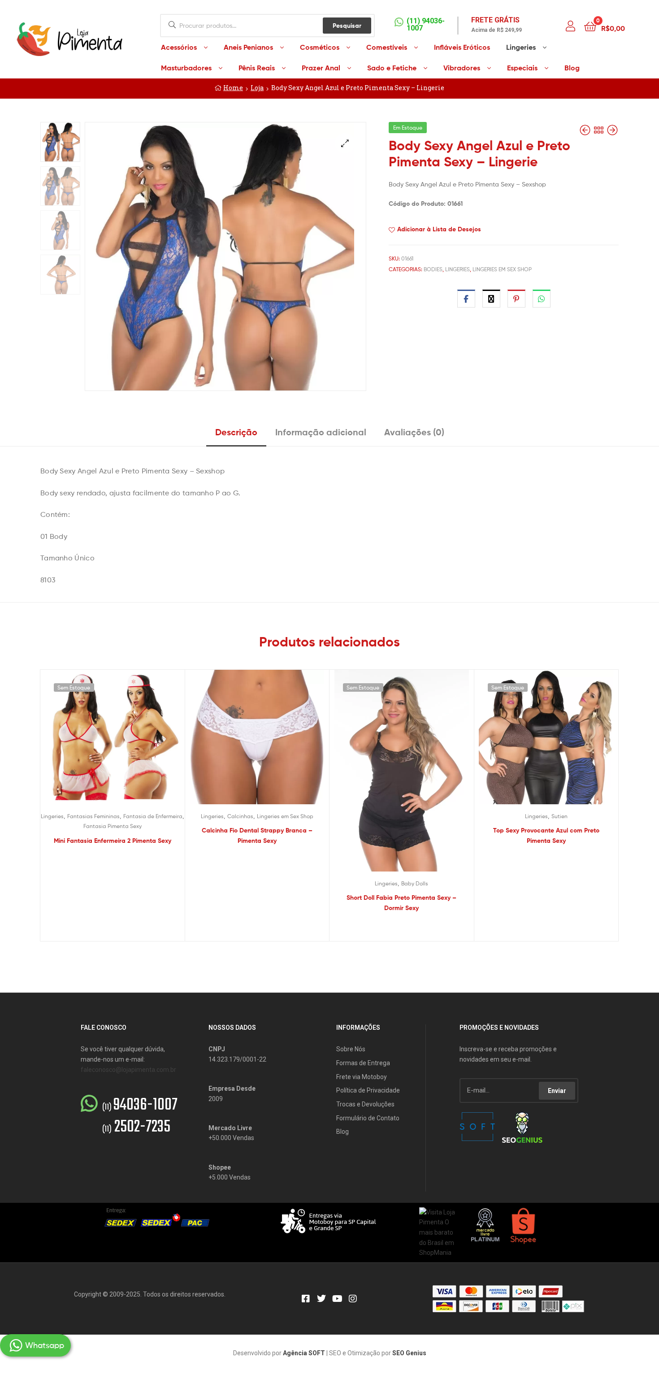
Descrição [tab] (236, 432)
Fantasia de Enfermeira (152, 816)
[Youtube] (337, 1298)
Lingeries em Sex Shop (502, 269)
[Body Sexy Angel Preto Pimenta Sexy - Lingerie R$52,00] (586, 130)
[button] (345, 143)
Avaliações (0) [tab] (414, 432)
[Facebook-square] (305, 1298)
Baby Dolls (414, 883)
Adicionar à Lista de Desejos (439, 229)
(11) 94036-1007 (426, 24)
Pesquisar (347, 26)
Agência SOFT (304, 1353)
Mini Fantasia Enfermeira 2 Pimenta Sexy (112, 841)
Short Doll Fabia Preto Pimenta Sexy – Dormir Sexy (401, 902)
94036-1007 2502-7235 (140, 1116)
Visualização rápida (123, 744)
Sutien (559, 816)
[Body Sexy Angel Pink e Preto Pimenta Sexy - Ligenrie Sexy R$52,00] (612, 130)
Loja (257, 87)
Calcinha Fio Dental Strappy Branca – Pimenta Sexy (257, 835)
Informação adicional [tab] (320, 432)
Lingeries (457, 269)
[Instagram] (352, 1298)
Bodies (433, 269)
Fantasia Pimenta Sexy (112, 826)
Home (233, 87)
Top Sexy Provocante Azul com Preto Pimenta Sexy (546, 835)
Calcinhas (240, 816)
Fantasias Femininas (93, 816)
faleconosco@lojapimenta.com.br (128, 1069)
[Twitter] (321, 1298)
